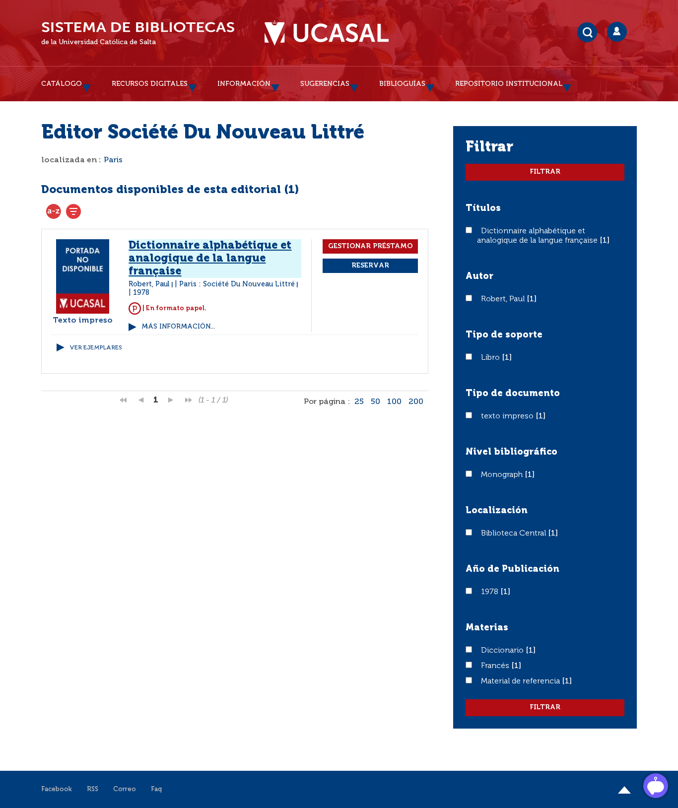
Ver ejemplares (95, 348)
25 (359, 402)
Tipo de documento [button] (513, 393)
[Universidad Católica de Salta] (327, 33)
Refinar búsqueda (73, 211)
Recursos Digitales (150, 83)
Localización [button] (497, 510)
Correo (124, 789)
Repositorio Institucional (508, 83)
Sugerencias (324, 83)
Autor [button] (479, 276)
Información (244, 83)
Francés (496, 666)
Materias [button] (487, 627)
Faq (156, 789)
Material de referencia (521, 681)
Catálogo (61, 83)
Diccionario (503, 651)
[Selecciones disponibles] (53, 211)
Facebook (56, 789)
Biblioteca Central (514, 534)
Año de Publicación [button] (512, 569)
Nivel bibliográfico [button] (511, 452)
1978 (490, 592)
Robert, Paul (504, 299)
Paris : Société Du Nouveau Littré (237, 284)
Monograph (503, 475)
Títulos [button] (483, 208)
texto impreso (508, 416)
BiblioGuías (402, 83)
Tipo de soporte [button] (504, 335)
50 (375, 402)
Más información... (178, 327)
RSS (92, 789)
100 (394, 402)
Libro (491, 358)
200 (415, 402)
